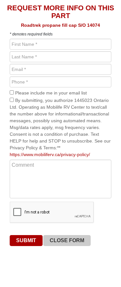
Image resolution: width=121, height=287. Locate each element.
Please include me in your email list (50, 92)
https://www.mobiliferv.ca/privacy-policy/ (50, 154)
